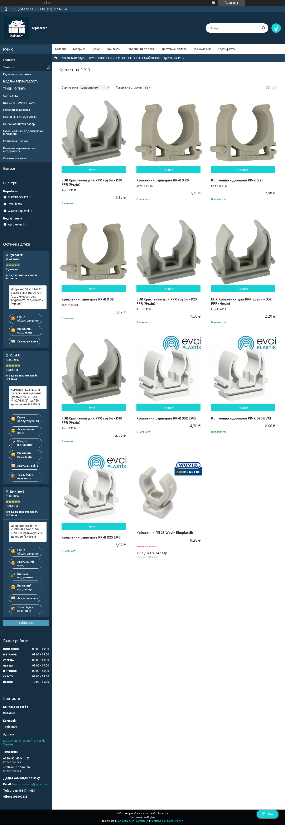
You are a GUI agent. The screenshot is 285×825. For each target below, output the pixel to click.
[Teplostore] (16, 28)
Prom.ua (163, 813)
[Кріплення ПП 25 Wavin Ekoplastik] (168, 490)
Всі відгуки (26, 622)
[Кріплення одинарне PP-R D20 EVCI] (243, 371)
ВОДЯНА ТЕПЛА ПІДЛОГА (20, 81)
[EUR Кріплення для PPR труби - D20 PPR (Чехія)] (93, 133)
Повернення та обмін (141, 49)
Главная (9, 60)
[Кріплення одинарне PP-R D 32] (93, 252)
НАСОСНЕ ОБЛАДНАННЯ (20, 117)
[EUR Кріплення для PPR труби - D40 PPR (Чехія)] (93, 371)
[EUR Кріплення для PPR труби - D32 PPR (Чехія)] (243, 252)
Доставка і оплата (174, 49)
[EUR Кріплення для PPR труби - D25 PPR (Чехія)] (168, 252)
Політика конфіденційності (167, 821)
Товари (77, 49)
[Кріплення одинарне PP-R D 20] (168, 133)
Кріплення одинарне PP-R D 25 (237, 180)
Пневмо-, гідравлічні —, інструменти (19, 150)
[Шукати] (263, 28)
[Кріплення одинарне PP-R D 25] (243, 133)
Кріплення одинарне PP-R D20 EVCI (241, 418)
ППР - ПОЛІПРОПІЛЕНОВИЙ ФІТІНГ (137, 58)
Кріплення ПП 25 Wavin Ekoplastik (164, 533)
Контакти (113, 49)
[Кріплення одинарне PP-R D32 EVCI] (168, 371)
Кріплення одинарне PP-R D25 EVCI (91, 537)
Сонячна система (14, 158)
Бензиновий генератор (19, 124)
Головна (60, 49)
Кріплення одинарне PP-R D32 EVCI (166, 418)
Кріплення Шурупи (15, 141)
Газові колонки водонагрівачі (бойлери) (23, 132)
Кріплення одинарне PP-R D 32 (88, 299)
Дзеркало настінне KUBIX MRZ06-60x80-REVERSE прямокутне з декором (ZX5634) (26, 531)
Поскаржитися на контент (132, 821)
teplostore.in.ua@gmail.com (30, 784)
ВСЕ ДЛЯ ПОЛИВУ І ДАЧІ (19, 102)
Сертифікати (227, 49)
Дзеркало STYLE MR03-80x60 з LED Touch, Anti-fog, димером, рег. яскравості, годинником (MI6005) (27, 296)
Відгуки (96, 49)
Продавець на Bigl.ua (142, 817)
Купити (93, 169)
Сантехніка (10, 95)
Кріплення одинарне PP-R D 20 (162, 180)
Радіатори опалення (17, 74)
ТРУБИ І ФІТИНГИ (100, 58)
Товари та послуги (72, 58)
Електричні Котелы (16, 110)
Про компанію (202, 49)
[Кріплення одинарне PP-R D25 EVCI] (93, 490)
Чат (270, 814)
